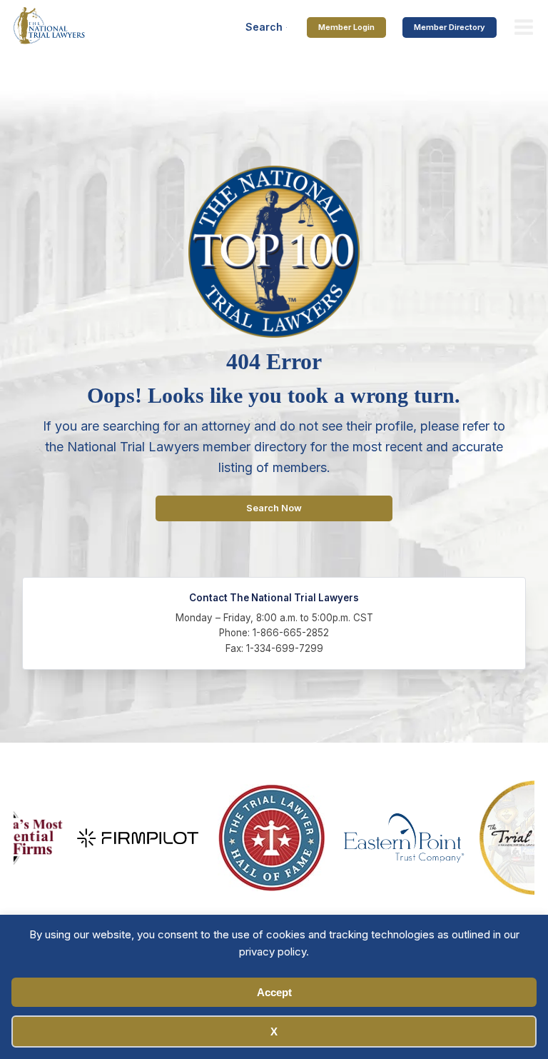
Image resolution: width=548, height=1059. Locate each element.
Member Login (346, 27)
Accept (274, 992)
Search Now (274, 508)
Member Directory (449, 27)
